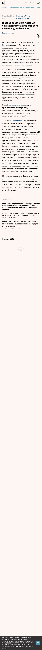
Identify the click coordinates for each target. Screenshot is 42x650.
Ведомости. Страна (8, 33)
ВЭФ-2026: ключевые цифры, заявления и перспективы (22, 7)
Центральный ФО (22, 16)
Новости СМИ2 (8, 239)
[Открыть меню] (38, 3)
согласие (8, 643)
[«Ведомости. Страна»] (5, 3)
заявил (22, 62)
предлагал (18, 105)
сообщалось (18, 121)
